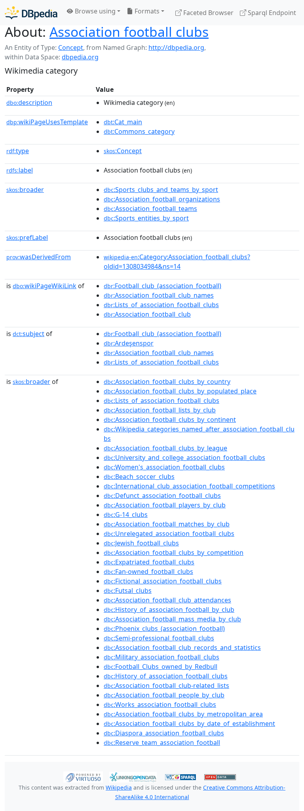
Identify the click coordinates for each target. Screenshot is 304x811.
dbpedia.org (80, 57)
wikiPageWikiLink (44, 285)
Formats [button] (146, 11)
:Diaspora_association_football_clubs (164, 733)
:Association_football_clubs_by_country (167, 381)
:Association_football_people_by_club (164, 695)
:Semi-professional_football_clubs (159, 638)
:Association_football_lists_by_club (160, 410)
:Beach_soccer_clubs (139, 476)
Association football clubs (129, 32)
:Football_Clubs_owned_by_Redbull (160, 666)
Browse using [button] (94, 11)
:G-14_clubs (126, 514)
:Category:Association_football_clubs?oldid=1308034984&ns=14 (177, 262)
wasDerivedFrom (38, 257)
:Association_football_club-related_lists (166, 685)
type (17, 150)
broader (25, 189)
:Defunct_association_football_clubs (162, 495)
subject (28, 333)
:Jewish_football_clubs (141, 543)
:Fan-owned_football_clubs (148, 571)
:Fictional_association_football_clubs (163, 581)
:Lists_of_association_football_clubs (161, 304)
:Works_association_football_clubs (160, 704)
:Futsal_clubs (128, 590)
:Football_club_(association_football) (162, 285)
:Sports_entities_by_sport (146, 218)
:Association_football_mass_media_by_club (172, 619)
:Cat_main (123, 122)
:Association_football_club (147, 314)
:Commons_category (139, 131)
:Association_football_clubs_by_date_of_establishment (189, 723)
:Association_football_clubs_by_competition (173, 552)
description (29, 102)
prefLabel (27, 237)
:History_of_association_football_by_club (169, 609)
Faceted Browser (208, 12)
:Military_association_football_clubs (161, 657)
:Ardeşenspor (129, 343)
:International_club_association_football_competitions (189, 486)
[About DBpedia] (31, 12)
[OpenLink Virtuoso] (83, 776)
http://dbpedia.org (176, 47)
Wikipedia (119, 787)
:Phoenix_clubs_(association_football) (164, 628)
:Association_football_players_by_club (165, 505)
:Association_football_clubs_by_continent (170, 419)
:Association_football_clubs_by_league (165, 448)
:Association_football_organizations (162, 199)
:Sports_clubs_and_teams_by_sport (161, 189)
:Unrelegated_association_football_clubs (169, 533)
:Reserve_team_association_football (162, 742)
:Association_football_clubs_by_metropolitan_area (183, 714)
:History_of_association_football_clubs (166, 676)
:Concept (123, 150)
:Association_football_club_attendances (167, 600)
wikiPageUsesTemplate (47, 122)
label (19, 170)
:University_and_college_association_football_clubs (184, 457)
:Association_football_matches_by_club (167, 524)
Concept (70, 47)
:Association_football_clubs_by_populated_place (180, 391)
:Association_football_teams (150, 208)
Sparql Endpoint (271, 12)
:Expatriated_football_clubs (149, 562)
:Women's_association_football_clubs (164, 467)
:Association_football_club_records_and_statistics (182, 647)
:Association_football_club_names (159, 295)
